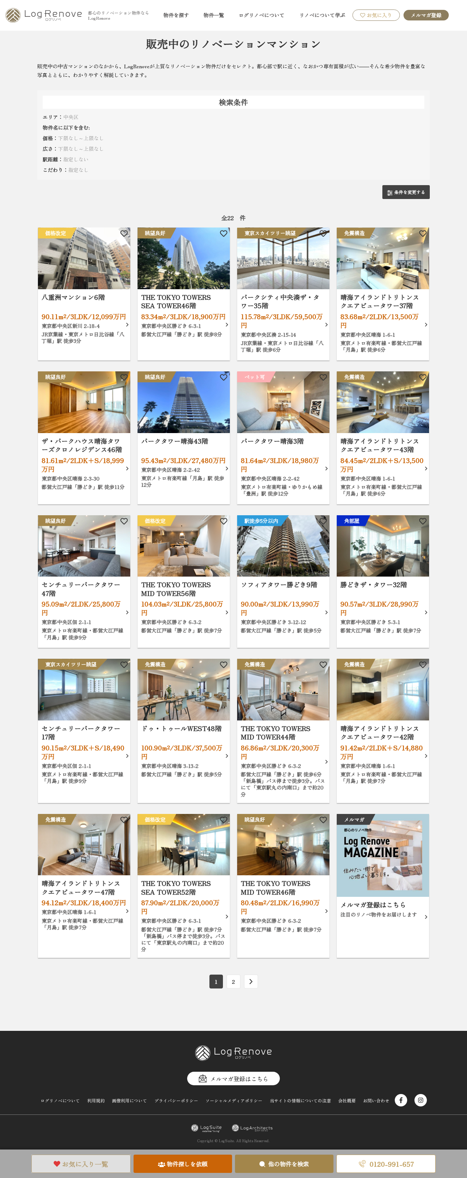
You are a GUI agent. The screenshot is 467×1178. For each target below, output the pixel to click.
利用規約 (96, 1100)
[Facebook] (401, 1100)
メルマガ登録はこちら (239, 1078)
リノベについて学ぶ (322, 15)
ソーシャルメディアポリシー (233, 1100)
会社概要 (347, 1100)
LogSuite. (227, 1140)
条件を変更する (409, 192)
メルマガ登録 (426, 15)
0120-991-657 (392, 1164)
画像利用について (129, 1100)
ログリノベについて (262, 15)
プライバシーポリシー (176, 1100)
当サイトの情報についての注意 (300, 1100)
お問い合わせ (376, 1100)
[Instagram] (420, 1100)
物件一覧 (214, 15)
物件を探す (176, 15)
